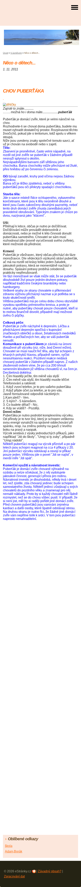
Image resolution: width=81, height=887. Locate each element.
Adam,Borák (13, 851)
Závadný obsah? (49, 871)
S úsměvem (16, 53)
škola (8, 846)
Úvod (5, 53)
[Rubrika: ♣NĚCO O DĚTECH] (3, 98)
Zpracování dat (14, 876)
